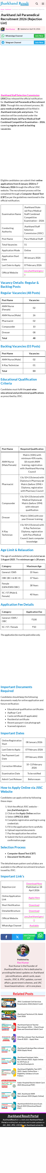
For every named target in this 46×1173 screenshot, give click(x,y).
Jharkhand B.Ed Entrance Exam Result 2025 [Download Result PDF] (29, 1106)
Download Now (34, 883)
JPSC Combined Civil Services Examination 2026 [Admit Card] (30, 1002)
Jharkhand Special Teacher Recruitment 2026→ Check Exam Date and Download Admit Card (30, 1027)
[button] (37, 3)
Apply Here (34, 897)
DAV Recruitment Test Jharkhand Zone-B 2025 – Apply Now (30, 1038)
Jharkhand (8, 9)
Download (34, 905)
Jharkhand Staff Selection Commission (20, 95)
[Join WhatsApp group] (40, 935)
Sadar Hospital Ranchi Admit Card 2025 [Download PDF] (31, 1084)
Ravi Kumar (10, 29)
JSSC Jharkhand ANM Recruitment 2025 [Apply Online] (30, 1095)
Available (34, 925)
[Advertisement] (23, 69)
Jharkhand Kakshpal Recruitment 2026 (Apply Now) (30, 1049)
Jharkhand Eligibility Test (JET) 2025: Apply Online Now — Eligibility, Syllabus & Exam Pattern (29, 1072)
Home (2, 9)
